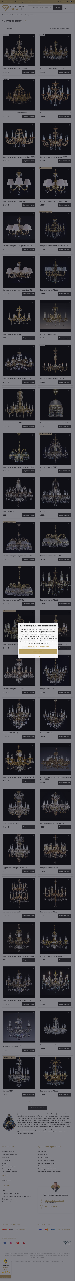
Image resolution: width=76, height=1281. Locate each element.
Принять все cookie (38, 652)
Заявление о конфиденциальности (38, 646)
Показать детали (38, 656)
